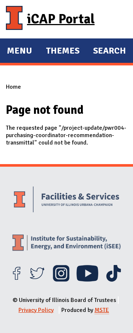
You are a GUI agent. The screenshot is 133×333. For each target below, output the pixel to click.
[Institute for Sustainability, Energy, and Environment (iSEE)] (66, 243)
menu (19, 51)
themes (62, 51)
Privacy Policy (36, 310)
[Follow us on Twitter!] (37, 279)
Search (109, 50)
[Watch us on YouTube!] (87, 279)
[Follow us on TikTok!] (113, 279)
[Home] (14, 19)
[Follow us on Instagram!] (61, 279)
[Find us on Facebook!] (16, 279)
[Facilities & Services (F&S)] (66, 200)
